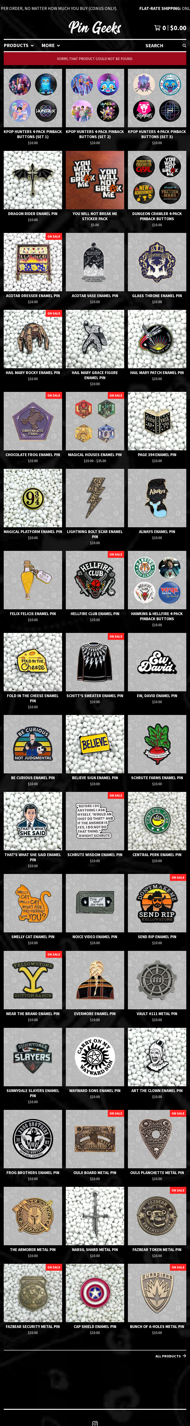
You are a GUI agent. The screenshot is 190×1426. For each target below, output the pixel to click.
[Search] (184, 45)
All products (168, 1356)
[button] (95, 8)
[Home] (95, 27)
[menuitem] (19, 45)
